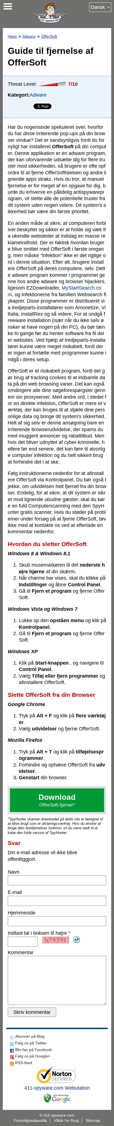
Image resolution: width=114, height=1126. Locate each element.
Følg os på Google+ (32, 1056)
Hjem (12, 36)
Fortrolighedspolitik (30, 1120)
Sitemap (93, 1120)
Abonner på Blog (30, 1036)
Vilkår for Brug (66, 1120)
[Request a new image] (77, 940)
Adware (29, 36)
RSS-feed (23, 1062)
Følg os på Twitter (31, 1043)
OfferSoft (49, 36)
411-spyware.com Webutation (57, 1088)
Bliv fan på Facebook (33, 1049)
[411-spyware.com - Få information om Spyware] (49, 12)
